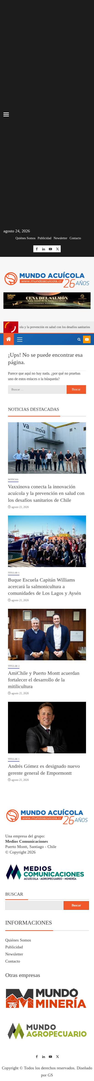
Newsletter (60, 238)
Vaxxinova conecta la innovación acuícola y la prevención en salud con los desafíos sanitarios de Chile (46, 493)
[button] (19, 339)
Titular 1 (13, 572)
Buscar (14, 894)
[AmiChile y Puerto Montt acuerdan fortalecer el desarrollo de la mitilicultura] (47, 634)
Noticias (13, 479)
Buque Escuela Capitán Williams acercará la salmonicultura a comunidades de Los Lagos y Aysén (44, 586)
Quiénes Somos (25, 238)
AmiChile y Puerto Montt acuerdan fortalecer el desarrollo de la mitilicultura (43, 679)
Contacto (75, 238)
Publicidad (44, 238)
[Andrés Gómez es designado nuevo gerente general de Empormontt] (47, 727)
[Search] (79, 339)
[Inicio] (8, 340)
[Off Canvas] (6, 114)
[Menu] (19, 339)
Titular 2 (13, 666)
